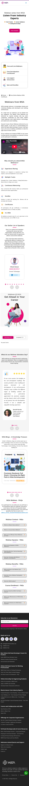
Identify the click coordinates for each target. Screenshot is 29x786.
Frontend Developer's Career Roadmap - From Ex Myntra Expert (14, 692)
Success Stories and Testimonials (7, 661)
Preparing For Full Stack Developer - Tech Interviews (12, 733)
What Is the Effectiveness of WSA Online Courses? (13, 597)
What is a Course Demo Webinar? (12, 529)
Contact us (3, 751)
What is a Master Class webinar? (12, 525)
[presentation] (12, 287)
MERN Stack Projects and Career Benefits (10, 737)
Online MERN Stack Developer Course (9, 657)
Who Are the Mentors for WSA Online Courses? (12, 603)
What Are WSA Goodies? (10, 581)
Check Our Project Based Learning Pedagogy (10, 672)
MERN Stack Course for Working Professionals (11, 670)
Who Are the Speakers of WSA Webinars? (11, 546)
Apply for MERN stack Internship (8, 683)
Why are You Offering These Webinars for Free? (13, 535)
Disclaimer (22, 775)
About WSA (3, 713)
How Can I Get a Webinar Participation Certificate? (13, 576)
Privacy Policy (5, 775)
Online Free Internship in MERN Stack (9, 681)
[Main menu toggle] (26, 2)
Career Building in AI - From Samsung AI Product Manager (13, 694)
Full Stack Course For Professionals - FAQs (10, 674)
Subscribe (14, 625)
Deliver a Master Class (5, 711)
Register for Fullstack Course (7, 744)
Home (4, 95)
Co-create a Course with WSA (7, 724)
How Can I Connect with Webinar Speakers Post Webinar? (12, 558)
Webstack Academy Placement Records (9, 659)
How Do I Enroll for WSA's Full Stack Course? (12, 591)
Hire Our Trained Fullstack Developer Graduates (11, 720)
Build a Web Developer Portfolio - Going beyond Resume (13, 731)
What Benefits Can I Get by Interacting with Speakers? (13, 552)
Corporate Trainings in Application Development (11, 722)
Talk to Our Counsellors (6, 747)
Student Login (4, 749)
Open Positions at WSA (6, 709)
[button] (5, 284)
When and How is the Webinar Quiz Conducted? (12, 570)
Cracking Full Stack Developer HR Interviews (10, 735)
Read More (20, 480)
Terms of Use (14, 775)
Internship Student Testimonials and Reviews (10, 685)
